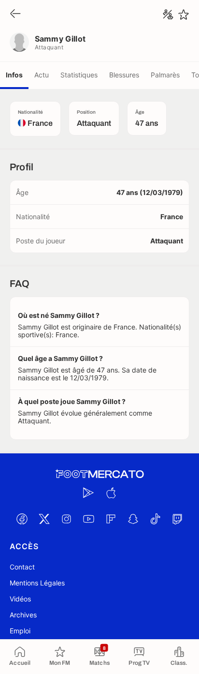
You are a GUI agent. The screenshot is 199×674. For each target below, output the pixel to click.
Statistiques (79, 75)
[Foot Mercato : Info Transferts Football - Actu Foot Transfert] (99, 474)
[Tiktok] (155, 518)
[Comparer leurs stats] (168, 14)
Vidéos (20, 599)
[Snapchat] (133, 518)
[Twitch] (177, 518)
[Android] (88, 492)
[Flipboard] (110, 518)
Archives (23, 615)
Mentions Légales (37, 583)
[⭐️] (183, 14)
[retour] (15, 14)
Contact (22, 567)
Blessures (124, 75)
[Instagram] (66, 518)
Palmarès (165, 75)
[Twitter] (44, 518)
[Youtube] (88, 518)
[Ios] (110, 492)
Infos (14, 75)
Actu (41, 75)
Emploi (20, 631)
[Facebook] (21, 518)
